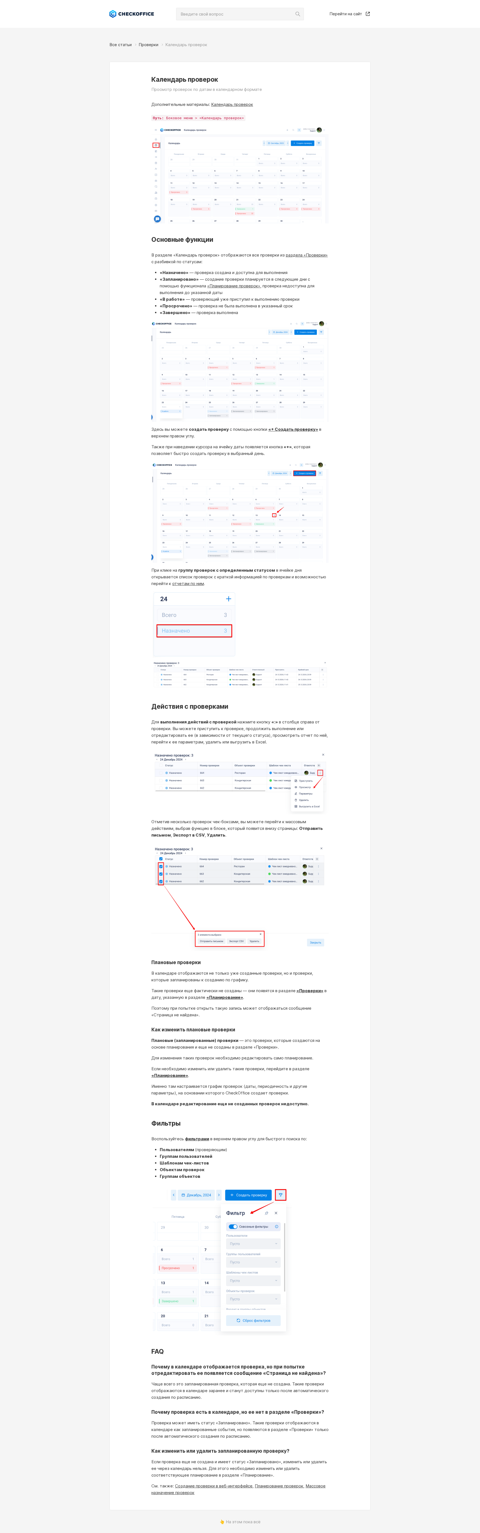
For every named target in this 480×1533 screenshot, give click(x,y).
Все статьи (120, 44)
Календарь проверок (232, 104)
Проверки (148, 44)
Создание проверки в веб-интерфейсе (213, 1486)
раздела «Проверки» (307, 255)
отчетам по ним (188, 583)
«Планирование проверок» (233, 285)
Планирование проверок (279, 1486)
